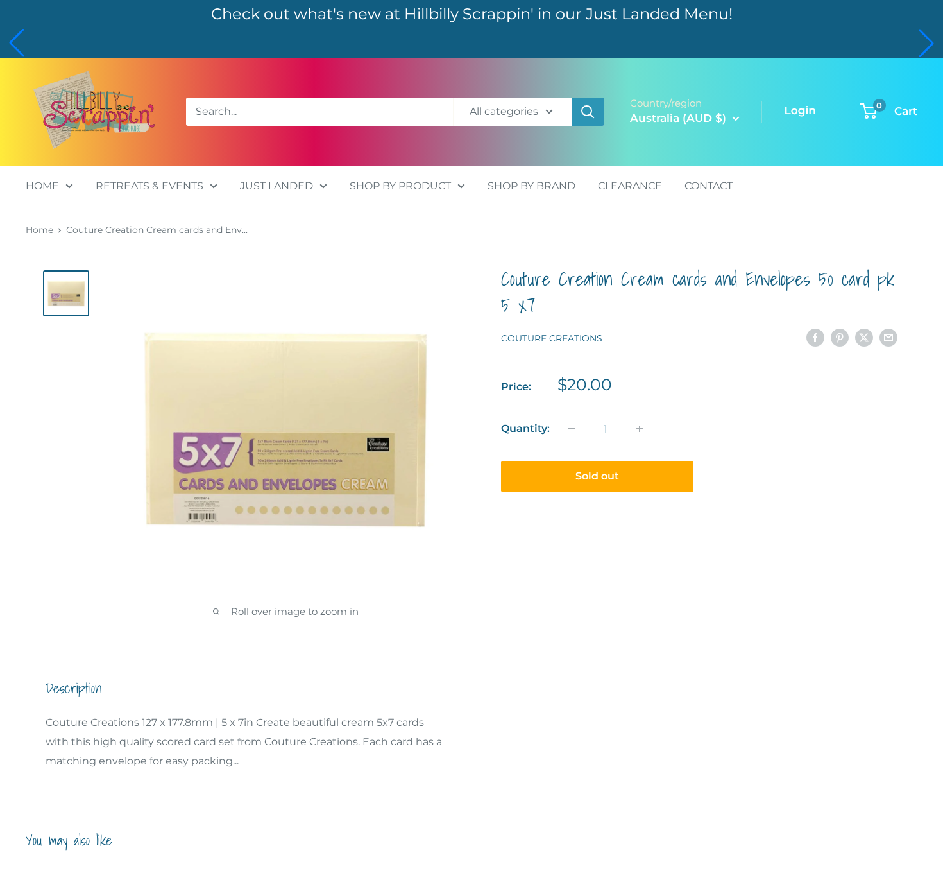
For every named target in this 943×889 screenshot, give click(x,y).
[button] (17, 43)
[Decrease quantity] (571, 428)
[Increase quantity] (639, 428)
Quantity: (525, 428)
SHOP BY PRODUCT (400, 185)
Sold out (597, 476)
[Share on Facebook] (815, 337)
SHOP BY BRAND (531, 185)
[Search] (588, 112)
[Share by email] (888, 337)
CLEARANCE (630, 185)
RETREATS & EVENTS (149, 185)
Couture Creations (551, 338)
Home (39, 230)
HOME (42, 185)
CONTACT (708, 185)
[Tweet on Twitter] (864, 337)
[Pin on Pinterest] (840, 337)
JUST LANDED (276, 185)
